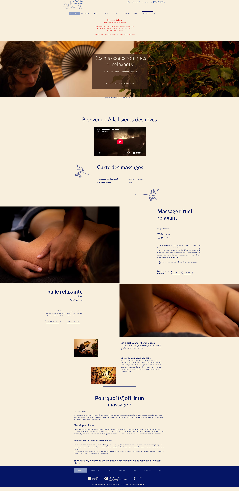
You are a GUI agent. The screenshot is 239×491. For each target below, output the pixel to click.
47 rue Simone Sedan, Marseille (139, 2)
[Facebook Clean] (134, 479)
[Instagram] (132, 479)
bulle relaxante (105, 182)
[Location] (106, 478)
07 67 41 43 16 (96, 479)
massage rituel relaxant (108, 179)
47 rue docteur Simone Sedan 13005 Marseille (118, 480)
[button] (86, 13)
